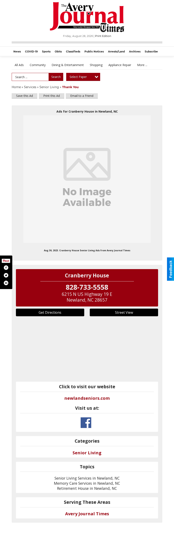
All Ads (19, 65)
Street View (124, 312)
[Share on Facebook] (6, 268)
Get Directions (50, 312)
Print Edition (103, 36)
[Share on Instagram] (6, 283)
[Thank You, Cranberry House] (87, 179)
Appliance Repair (119, 65)
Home (16, 87)
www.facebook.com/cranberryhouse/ (86, 422)
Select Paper (78, 77)
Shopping (96, 65)
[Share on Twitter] (6, 275)
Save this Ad (24, 96)
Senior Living (49, 87)
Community (38, 65)
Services (30, 87)
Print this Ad (51, 96)
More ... (142, 65)
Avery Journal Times (87, 513)
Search (56, 77)
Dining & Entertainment (68, 65)
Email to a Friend (81, 96)
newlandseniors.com (87, 398)
